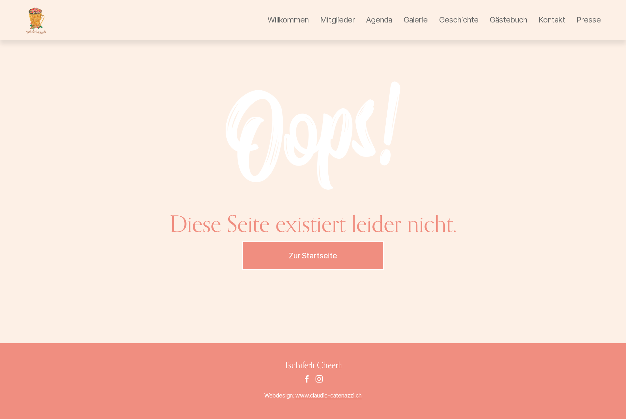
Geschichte (459, 19)
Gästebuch (508, 19)
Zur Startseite (313, 255)
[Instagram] (319, 379)
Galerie (416, 19)
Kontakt (552, 19)
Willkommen (288, 19)
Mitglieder (337, 19)
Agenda (379, 19)
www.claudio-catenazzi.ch (328, 395)
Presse (588, 19)
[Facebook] (307, 379)
